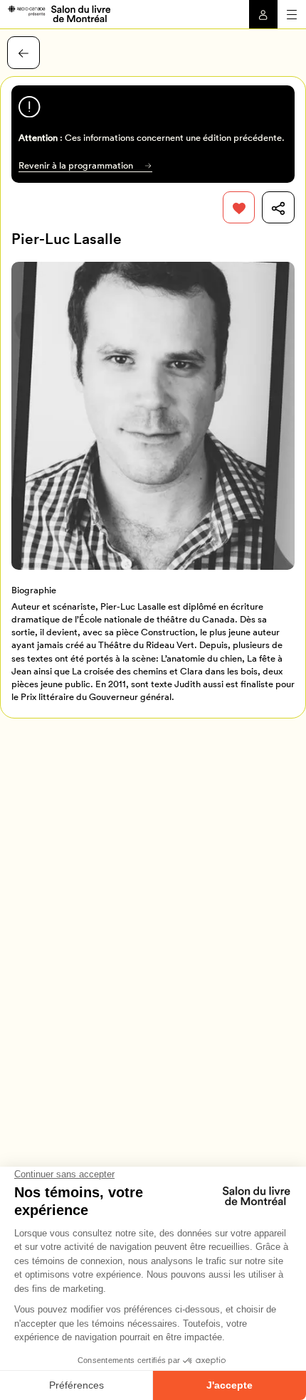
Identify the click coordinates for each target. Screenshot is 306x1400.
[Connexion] (263, 14)
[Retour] (23, 52)
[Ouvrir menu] (292, 14)
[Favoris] (239, 207)
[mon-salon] (58, 13)
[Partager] (278, 207)
